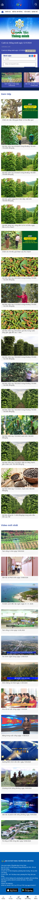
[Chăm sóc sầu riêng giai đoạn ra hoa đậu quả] (19, 108)
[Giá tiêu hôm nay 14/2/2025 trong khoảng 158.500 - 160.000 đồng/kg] (19, 398)
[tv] (2, 4)
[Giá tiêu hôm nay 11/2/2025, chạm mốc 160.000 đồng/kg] (19, 477)
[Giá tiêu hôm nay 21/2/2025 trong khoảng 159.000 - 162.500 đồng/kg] (19, 293)
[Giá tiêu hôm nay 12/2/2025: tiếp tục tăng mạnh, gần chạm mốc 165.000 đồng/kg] (19, 451)
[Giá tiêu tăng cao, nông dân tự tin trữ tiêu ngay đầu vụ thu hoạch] (19, 214)
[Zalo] (32, 56)
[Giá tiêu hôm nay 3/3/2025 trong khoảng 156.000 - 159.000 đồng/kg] (19, 161)
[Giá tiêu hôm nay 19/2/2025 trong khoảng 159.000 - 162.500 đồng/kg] (19, 346)
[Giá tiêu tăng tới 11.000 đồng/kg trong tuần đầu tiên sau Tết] (19, 504)
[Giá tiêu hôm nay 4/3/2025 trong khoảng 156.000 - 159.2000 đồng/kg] (19, 135)
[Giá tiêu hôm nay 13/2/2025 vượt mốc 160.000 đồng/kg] (19, 425)
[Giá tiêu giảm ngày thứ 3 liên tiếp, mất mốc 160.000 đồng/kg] (19, 187)
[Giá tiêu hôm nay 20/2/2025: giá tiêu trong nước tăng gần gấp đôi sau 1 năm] (19, 319)
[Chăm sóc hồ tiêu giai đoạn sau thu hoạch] (19, 240)
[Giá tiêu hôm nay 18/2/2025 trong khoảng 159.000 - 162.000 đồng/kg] (19, 372)
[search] (36, 4)
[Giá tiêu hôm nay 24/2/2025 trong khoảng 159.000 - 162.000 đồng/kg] (19, 267)
